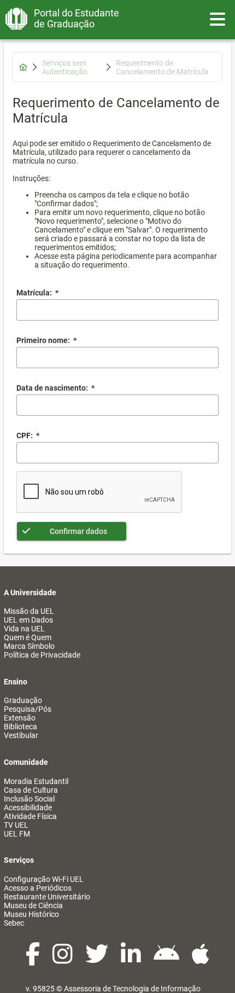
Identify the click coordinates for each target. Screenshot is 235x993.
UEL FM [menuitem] (17, 833)
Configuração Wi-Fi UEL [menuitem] (44, 879)
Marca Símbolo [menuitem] (29, 646)
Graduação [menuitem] (23, 700)
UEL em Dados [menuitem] (28, 619)
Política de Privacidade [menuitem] (42, 655)
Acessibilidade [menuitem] (28, 807)
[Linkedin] (132, 959)
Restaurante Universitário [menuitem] (47, 896)
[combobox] (117, 405)
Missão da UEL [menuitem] (29, 611)
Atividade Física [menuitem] (30, 816)
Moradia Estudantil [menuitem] (36, 781)
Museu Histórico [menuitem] (31, 914)
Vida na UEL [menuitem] (24, 628)
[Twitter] (97, 959)
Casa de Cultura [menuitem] (31, 790)
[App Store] (200, 959)
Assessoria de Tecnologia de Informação (132, 988)
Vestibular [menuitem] (21, 735)
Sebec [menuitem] (14, 923)
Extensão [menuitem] (20, 717)
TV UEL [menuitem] (16, 825)
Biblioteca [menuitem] (20, 726)
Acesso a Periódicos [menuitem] (38, 888)
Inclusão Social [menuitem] (29, 798)
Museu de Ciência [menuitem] (33, 905)
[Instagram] (63, 959)
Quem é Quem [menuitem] (27, 637)
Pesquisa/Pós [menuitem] (27, 709)
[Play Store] (167, 959)
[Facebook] (34, 959)
